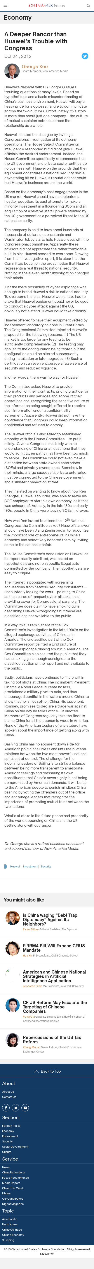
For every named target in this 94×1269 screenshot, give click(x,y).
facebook (6, 1107)
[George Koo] (12, 70)
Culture (6, 1152)
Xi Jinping (8, 1240)
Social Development (15, 1146)
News (6, 1167)
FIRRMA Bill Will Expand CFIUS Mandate (54, 948)
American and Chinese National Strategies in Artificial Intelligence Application (54, 976)
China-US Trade (12, 1229)
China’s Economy (13, 1234)
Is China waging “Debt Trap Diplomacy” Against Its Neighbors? (50, 919)
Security (46, 866)
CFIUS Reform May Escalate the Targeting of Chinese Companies (55, 1007)
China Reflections (13, 1172)
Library (6, 1193)
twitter (15, 1107)
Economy (8, 1131)
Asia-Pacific (9, 1219)
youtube (25, 1107)
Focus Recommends (15, 1177)
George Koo (35, 66)
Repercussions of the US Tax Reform (52, 1039)
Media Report (11, 1183)
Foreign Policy (11, 1125)
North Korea (9, 1224)
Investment (30, 866)
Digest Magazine (13, 1203)
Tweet (85, 56)
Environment (10, 1136)
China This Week (13, 1188)
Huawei (15, 866)
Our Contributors (12, 1198)
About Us (8, 1091)
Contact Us (9, 1097)
